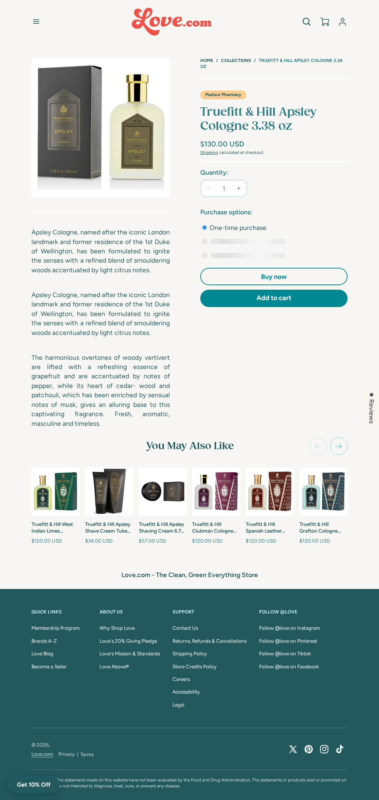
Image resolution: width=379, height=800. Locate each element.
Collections (236, 60)
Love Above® (114, 666)
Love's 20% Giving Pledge (128, 641)
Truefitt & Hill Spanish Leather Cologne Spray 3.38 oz (268, 527)
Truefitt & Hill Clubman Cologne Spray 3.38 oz (212, 527)
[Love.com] (171, 22)
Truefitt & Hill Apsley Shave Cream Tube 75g (108, 527)
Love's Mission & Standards (130, 653)
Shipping (209, 152)
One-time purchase (237, 227)
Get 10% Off (33, 784)
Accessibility (186, 692)
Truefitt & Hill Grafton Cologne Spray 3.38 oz (318, 527)
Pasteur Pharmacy (223, 94)
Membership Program (55, 628)
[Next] (339, 446)
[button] (36, 21)
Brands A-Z (44, 641)
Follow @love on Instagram (289, 628)
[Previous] (318, 446)
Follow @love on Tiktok (285, 653)
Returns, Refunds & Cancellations (209, 641)
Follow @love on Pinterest (288, 641)
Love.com (42, 754)
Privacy (66, 754)
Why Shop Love (117, 628)
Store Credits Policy (194, 666)
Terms (87, 754)
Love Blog (42, 653)
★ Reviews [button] (372, 408)
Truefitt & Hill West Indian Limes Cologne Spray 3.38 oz (53, 527)
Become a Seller (49, 666)
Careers (181, 679)
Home (206, 60)
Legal (178, 705)
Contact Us (185, 628)
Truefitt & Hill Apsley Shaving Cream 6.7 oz (161, 527)
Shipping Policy (189, 653)
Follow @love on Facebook (289, 666)
